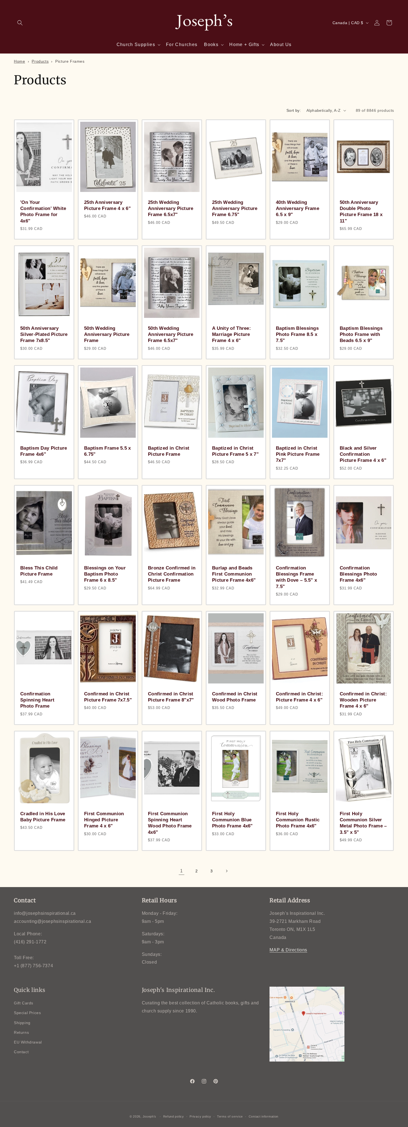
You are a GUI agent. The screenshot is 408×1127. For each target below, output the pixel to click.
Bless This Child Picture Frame (39, 571)
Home (19, 61)
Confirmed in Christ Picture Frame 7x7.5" (108, 697)
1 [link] (181, 870)
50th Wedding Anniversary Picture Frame (107, 334)
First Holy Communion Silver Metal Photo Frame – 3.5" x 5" (363, 823)
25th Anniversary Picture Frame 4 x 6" (107, 205)
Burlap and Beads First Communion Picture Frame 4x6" (234, 574)
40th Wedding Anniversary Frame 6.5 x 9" (297, 208)
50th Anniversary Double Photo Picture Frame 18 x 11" (361, 211)
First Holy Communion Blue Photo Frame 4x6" (232, 820)
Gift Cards (23, 1003)
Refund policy (173, 1116)
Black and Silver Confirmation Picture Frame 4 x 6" (363, 454)
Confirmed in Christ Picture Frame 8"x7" (171, 697)
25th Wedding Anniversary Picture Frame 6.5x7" (170, 208)
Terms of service (230, 1116)
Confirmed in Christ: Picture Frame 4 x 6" (299, 697)
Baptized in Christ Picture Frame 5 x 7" (235, 451)
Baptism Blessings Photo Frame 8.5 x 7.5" (297, 334)
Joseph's (150, 1116)
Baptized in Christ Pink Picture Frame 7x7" (297, 454)
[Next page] (226, 871)
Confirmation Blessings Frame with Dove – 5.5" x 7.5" (296, 577)
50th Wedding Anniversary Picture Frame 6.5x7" (170, 334)
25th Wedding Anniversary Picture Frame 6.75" (235, 208)
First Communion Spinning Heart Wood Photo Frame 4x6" (170, 823)
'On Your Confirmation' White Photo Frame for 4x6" (43, 211)
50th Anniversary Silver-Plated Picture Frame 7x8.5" (43, 334)
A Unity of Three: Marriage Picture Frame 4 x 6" (231, 334)
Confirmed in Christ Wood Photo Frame (235, 697)
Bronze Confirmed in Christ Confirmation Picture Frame (172, 574)
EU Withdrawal (28, 1042)
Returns (21, 1032)
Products (40, 61)
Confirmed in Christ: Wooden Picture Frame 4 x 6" (363, 700)
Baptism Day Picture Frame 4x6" (43, 451)
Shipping (22, 1022)
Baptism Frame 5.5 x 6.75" (107, 451)
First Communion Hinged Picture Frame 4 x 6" (104, 820)
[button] (20, 23)
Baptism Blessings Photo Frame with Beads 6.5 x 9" (361, 334)
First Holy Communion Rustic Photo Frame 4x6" (298, 820)
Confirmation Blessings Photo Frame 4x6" (358, 574)
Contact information (263, 1116)
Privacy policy (200, 1116)
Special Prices (27, 1012)
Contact (21, 1052)
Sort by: (293, 110)
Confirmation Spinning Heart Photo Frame (37, 700)
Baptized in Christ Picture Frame (168, 451)
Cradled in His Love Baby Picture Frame (42, 816)
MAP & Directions (288, 950)
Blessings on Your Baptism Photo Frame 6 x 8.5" (105, 574)
